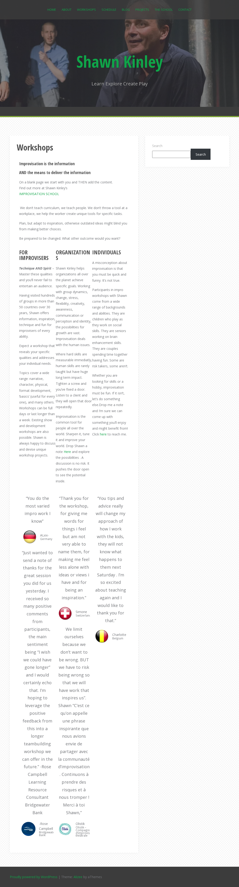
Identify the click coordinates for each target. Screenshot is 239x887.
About (66, 9)
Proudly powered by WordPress (33, 877)
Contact (185, 9)
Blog (126, 9)
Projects (142, 9)
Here (67, 451)
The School (164, 9)
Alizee (78, 877)
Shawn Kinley (119, 61)
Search (157, 146)
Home (51, 9)
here (103, 434)
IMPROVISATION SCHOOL (39, 194)
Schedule (109, 9)
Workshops (86, 9)
